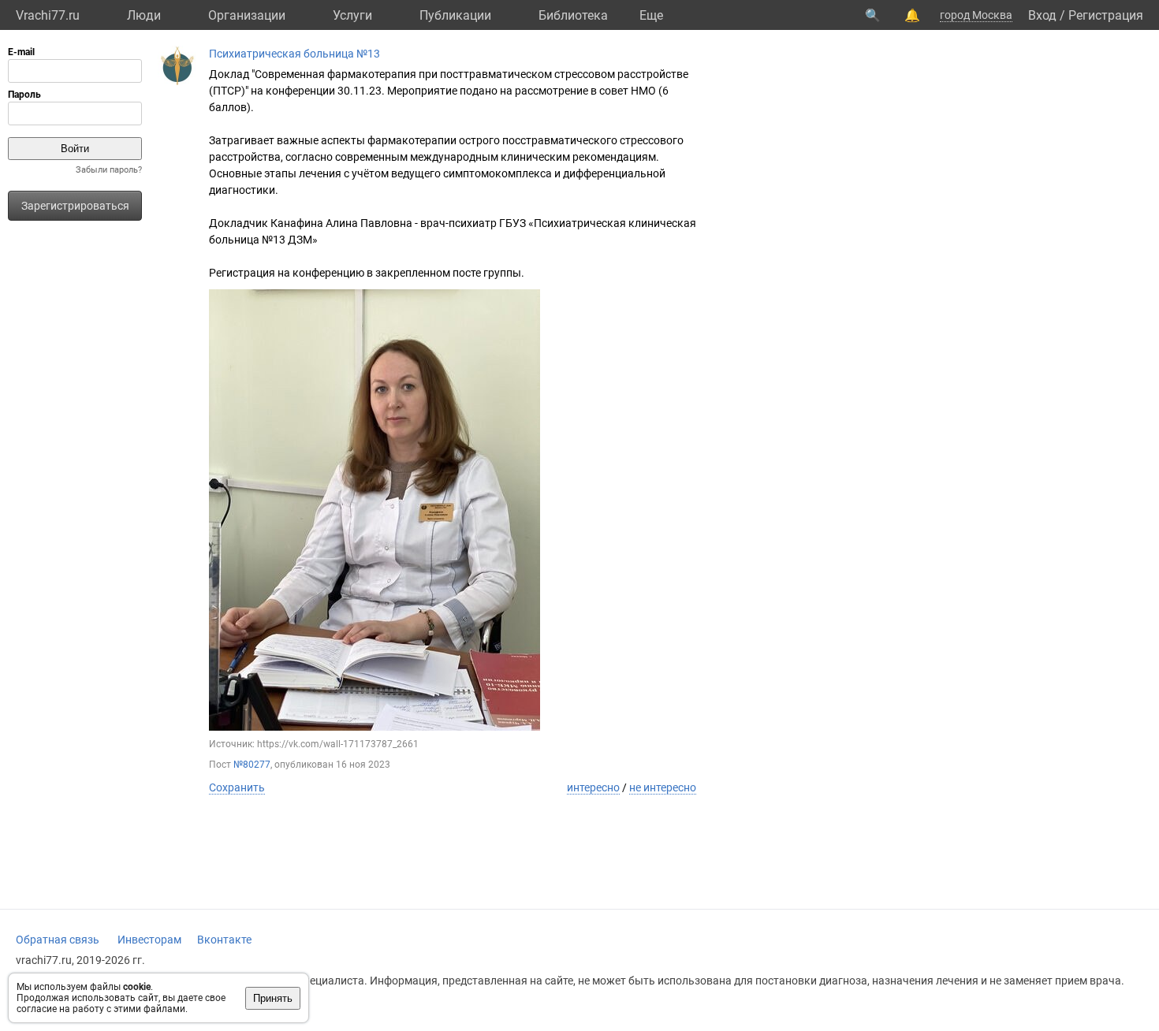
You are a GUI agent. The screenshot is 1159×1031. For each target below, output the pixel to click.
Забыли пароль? (109, 170)
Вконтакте (224, 939)
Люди (144, 15)
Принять (273, 998)
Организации (246, 15)
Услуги (352, 15)
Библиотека (573, 15)
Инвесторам (149, 939)
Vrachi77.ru (48, 15)
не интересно (662, 787)
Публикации (455, 15)
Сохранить (237, 787)
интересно (593, 787)
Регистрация (1105, 15)
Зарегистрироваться (75, 205)
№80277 (251, 764)
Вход (1042, 15)
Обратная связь (57, 939)
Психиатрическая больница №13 (294, 53)
